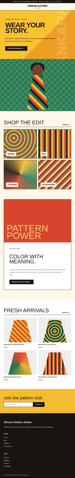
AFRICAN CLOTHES (37, 7)
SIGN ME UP (38, 404)
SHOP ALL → (66, 312)
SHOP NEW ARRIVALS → (16, 48)
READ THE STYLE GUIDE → (21, 282)
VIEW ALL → (66, 124)
